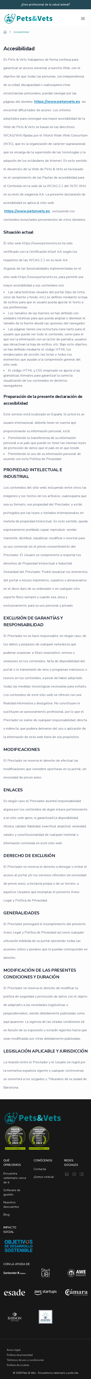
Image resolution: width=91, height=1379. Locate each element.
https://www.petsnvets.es (57, 102)
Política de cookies (18, 1365)
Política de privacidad (20, 1355)
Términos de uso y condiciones (25, 1360)
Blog (6, 1215)
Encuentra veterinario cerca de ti (14, 1178)
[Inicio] (5, 32)
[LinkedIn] (66, 1174)
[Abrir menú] (83, 18)
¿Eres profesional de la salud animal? (45, 4)
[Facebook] (81, 1174)
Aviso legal (14, 1350)
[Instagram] (74, 1174)
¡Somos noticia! (44, 1177)
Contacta (40, 1169)
